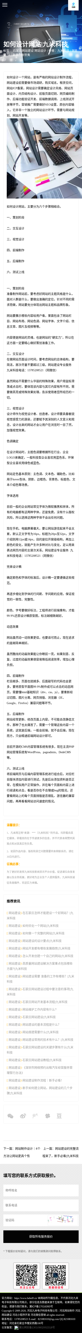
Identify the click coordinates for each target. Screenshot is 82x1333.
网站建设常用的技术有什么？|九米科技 (47, 1039)
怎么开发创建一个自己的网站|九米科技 (47, 956)
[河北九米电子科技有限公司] (73, 5)
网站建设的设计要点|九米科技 (42, 940)
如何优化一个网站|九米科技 (40, 925)
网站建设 (14, 913)
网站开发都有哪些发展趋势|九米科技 (46, 948)
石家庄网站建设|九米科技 (39, 1017)
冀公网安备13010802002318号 (37, 1327)
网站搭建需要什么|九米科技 (40, 1032)
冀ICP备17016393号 (41, 1306)
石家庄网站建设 (23, 50)
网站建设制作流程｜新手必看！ (43, 1080)
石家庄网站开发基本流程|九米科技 (44, 1002)
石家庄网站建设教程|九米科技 (42, 1060)
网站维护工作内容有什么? (39, 1009)
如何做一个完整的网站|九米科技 (43, 933)
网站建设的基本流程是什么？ (41, 1024)
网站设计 (40, 50)
